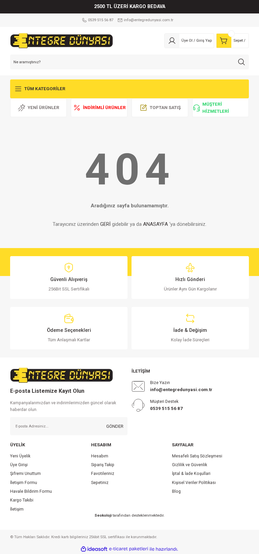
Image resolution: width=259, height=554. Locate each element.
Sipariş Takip (102, 464)
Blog (176, 491)
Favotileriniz (102, 473)
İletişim (17, 509)
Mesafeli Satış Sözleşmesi (197, 456)
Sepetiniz (100, 482)
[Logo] (61, 40)
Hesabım (99, 456)
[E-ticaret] (128, 549)
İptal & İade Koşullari (191, 473)
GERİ (105, 224)
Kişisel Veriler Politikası (194, 482)
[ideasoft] (94, 549)
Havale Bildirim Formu (31, 491)
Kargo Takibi (21, 500)
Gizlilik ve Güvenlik (189, 464)
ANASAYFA (155, 224)
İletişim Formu (23, 482)
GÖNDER (114, 426)
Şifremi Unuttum (25, 473)
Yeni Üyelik (20, 456)
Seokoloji (103, 515)
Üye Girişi (19, 464)
